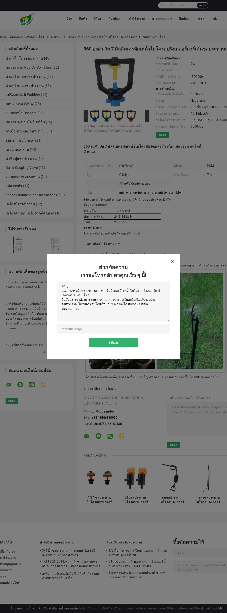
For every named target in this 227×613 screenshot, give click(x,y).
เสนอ (113, 342)
